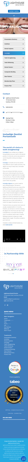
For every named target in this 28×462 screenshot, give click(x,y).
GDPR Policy (7, 410)
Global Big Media (13, 441)
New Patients (8, 76)
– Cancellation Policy (17, 413)
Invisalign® (6, 152)
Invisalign (7, 53)
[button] (13, 273)
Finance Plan (8, 85)
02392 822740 (9, 225)
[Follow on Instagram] (8, 305)
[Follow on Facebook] (5, 305)
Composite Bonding (9, 72)
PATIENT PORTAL (14, 11)
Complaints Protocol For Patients (17, 410)
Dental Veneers (8, 67)
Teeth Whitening (9, 62)
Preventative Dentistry (10, 39)
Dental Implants (8, 48)
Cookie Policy (10, 413)
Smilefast (7, 44)
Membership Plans (9, 81)
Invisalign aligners (7, 183)
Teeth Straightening (9, 58)
